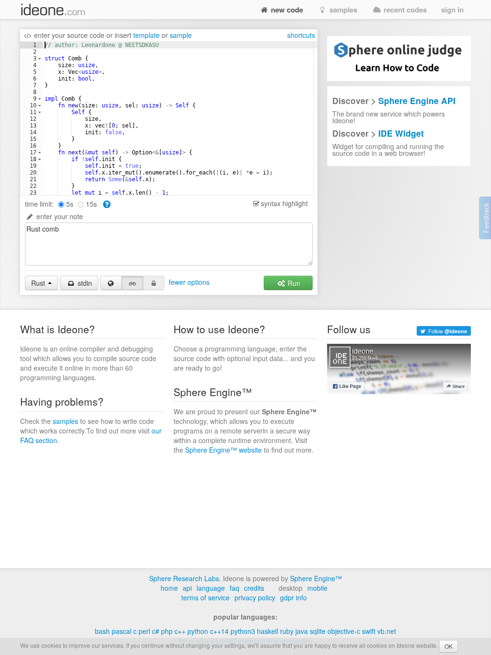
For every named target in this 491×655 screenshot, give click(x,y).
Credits (254, 588)
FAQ (234, 588)
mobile (317, 588)
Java (301, 631)
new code (286, 9)
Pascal (121, 631)
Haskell (267, 631)
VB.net (386, 631)
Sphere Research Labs (184, 578)
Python (197, 631)
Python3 (243, 631)
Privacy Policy (254, 597)
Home (169, 588)
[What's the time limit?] (107, 204)
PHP (167, 631)
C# (155, 631)
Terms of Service (205, 597)
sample (181, 35)
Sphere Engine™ (316, 578)
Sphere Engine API (417, 100)
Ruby (286, 631)
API (187, 588)
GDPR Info (293, 597)
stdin (84, 283)
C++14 (219, 631)
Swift (368, 631)
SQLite (318, 631)
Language (211, 588)
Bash (102, 631)
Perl (144, 631)
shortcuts (301, 35)
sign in (452, 9)
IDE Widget (401, 133)
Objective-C (343, 631)
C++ (180, 631)
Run (293, 283)
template (146, 35)
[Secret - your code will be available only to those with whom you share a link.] (132, 283)
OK (448, 646)
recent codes (404, 9)
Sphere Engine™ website (223, 450)
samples (342, 9)
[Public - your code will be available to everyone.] (111, 283)
